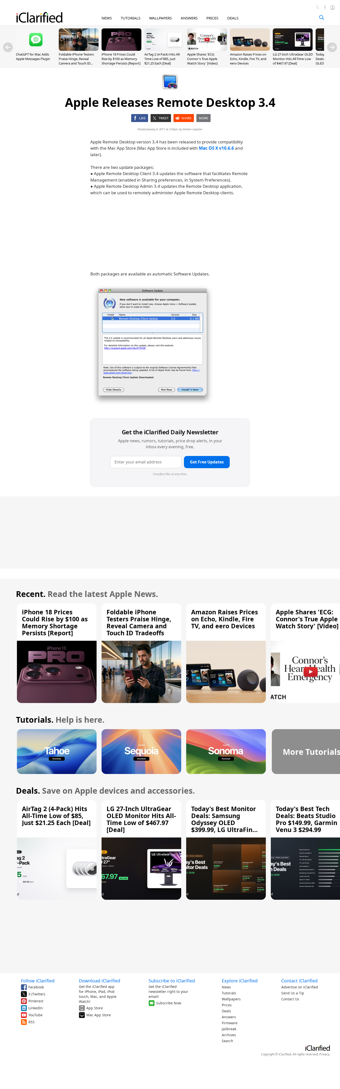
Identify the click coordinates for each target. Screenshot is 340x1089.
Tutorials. (35, 719)
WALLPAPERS (160, 17)
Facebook (36, 987)
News (226, 987)
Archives (229, 1034)
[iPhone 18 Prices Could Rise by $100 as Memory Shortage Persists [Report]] (121, 49)
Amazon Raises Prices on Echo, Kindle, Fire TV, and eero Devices (248, 58)
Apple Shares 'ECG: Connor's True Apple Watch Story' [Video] (202, 58)
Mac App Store (98, 1015)
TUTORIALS (130, 17)
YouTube (35, 1015)
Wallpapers (231, 999)
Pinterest (35, 1001)
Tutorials (229, 993)
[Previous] (8, 47)
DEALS (232, 17)
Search (227, 1040)
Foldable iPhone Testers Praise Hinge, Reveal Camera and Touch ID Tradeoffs (76, 61)
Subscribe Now (168, 1003)
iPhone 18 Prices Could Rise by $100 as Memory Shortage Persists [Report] (121, 58)
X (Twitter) (36, 994)
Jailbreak (229, 1028)
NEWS (107, 17)
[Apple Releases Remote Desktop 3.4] (152, 345)
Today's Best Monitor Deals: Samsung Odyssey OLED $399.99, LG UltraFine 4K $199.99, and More (223, 822)
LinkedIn (35, 1008)
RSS (31, 1022)
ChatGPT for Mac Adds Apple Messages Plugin (33, 56)
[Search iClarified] (321, 17)
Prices (227, 1005)
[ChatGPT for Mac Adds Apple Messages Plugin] (36, 49)
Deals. (28, 790)
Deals (226, 1011)
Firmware (229, 1023)
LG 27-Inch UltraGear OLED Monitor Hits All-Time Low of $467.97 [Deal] (293, 58)
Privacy (324, 1054)
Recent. (31, 593)
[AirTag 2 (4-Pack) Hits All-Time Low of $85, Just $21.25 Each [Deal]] (164, 49)
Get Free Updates (207, 462)
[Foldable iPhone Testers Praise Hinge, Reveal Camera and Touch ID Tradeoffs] (79, 49)
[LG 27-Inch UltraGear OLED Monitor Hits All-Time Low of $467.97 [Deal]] (293, 49)
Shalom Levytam (192, 129)
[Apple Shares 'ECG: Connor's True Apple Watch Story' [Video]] (207, 49)
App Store (94, 1008)
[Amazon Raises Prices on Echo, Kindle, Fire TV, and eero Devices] (250, 49)
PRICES (212, 17)
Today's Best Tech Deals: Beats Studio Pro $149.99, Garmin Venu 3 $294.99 (306, 819)
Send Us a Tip (292, 993)
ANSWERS (189, 17)
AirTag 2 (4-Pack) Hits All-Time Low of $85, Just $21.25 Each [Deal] (162, 58)
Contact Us (290, 999)
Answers (229, 1017)
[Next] (332, 47)
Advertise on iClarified (299, 987)
